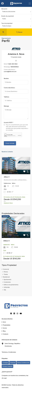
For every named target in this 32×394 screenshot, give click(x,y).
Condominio (7, 282)
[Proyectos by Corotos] (16, 5)
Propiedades (6, 325)
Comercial (6, 269)
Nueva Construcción (23, 362)
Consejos (5, 362)
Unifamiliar (7, 287)
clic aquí (4, 378)
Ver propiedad (16, 233)
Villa (5, 290)
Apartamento (7, 279)
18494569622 (15, 67)
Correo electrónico (9, 87)
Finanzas (12, 362)
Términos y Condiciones (9, 352)
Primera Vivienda (7, 366)
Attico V (6, 177)
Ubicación (4, 9)
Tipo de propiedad (6, 23)
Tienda (6, 274)
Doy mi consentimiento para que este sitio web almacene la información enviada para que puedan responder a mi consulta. (17, 127)
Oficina (6, 272)
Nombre (6, 78)
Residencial (6, 277)
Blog (4, 331)
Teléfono (6, 97)
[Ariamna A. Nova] (16, 50)
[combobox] (16, 12)
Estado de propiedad (7, 16)
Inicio (4, 322)
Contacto (5, 334)
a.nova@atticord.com (10, 71)
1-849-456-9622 (12, 64)
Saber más (16, 170)
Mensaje (6, 106)
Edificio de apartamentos (11, 284)
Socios (5, 328)
